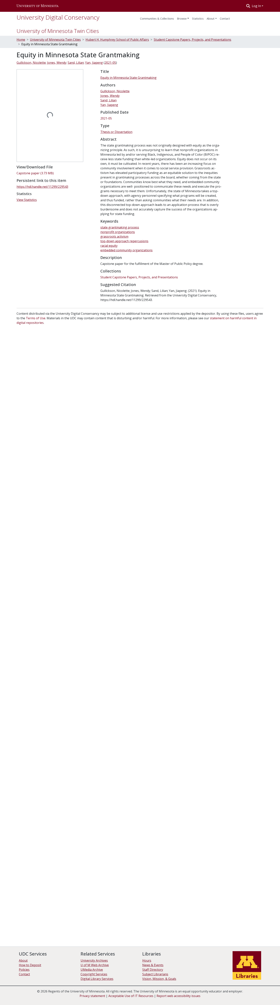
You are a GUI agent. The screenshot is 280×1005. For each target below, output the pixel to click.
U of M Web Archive (95, 965)
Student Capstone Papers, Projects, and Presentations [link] (192, 39)
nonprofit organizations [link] (117, 232)
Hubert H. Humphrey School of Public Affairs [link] (117, 39)
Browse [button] (182, 18)
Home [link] (21, 39)
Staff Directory (152, 970)
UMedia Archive (92, 970)
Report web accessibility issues (178, 996)
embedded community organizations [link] (126, 250)
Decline (243, 995)
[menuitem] (183, 17)
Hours (146, 960)
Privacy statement (92, 996)
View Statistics (27, 200)
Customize (259, 995)
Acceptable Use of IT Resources (130, 996)
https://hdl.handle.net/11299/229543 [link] (42, 187)
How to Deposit (30, 965)
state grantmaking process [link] (119, 227)
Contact (24, 974)
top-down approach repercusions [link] (124, 241)
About (210, 18)
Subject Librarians (155, 974)
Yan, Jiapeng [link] (94, 63)
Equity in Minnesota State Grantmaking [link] (128, 78)
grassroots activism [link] (114, 236)
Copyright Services (94, 974)
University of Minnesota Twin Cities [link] (55, 39)
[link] (56, 173)
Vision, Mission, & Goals (159, 979)
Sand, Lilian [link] (76, 63)
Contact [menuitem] (225, 18)
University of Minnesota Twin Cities (58, 30)
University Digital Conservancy (58, 17)
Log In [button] (257, 6)
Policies (24, 970)
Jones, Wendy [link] (56, 63)
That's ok (229, 995)
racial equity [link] (109, 246)
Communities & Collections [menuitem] (157, 18)
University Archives (94, 960)
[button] (37, 6)
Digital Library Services (97, 979)
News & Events (152, 965)
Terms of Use (35, 318)
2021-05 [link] (110, 63)
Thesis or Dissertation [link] (116, 132)
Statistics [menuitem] (198, 18)
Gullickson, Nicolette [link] (31, 63)
